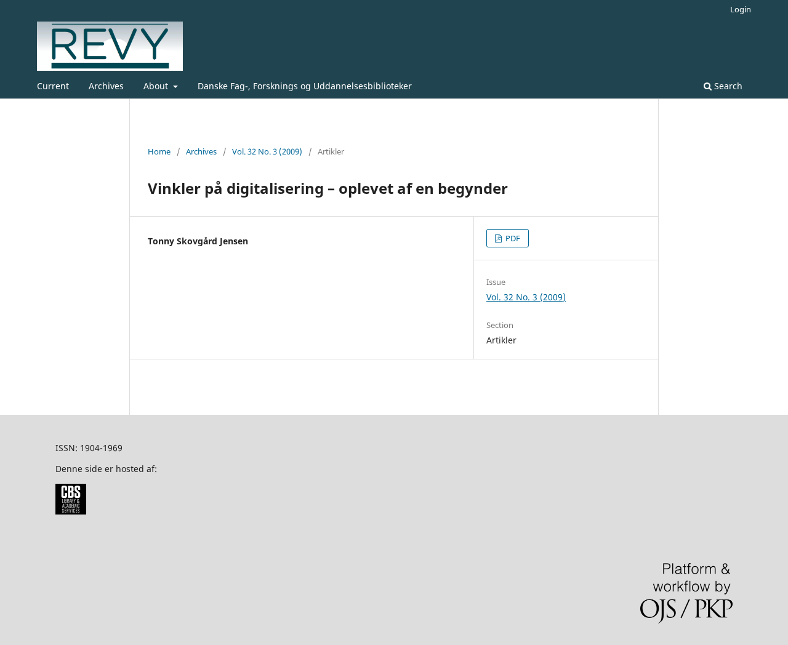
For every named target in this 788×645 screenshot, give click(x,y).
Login (740, 9)
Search (727, 86)
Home (159, 151)
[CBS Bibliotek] (70, 511)
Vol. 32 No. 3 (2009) (267, 151)
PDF (512, 238)
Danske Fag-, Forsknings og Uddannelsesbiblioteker (305, 86)
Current (53, 86)
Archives (106, 86)
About (157, 86)
